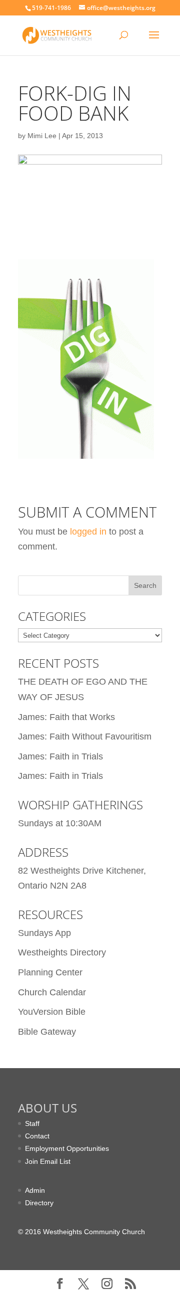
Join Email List (47, 1161)
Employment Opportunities (67, 1148)
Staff (32, 1123)
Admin (35, 1190)
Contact (37, 1136)
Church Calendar (52, 992)
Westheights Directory (62, 952)
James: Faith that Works (66, 717)
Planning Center (50, 972)
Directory (39, 1203)
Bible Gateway (47, 1032)
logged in (88, 532)
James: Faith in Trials (60, 756)
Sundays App (44, 933)
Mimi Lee (42, 136)
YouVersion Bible (52, 1012)
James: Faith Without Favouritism (85, 737)
